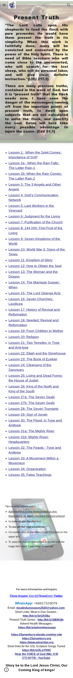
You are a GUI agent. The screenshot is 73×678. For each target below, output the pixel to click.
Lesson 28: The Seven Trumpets (33, 409)
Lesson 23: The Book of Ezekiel (33, 359)
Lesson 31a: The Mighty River (31, 431)
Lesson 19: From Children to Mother (36, 331)
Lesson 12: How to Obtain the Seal (35, 266)
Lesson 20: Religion (24, 337)
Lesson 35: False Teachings (30, 475)
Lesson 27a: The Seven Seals (32, 397)
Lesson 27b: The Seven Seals (32, 403)
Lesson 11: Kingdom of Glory (31, 260)
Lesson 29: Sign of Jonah (28, 414)
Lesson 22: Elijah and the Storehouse (37, 353)
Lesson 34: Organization (27, 469)
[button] (4, 5)
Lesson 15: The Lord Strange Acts (35, 293)
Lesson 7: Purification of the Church (36, 222)
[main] (36, 72)
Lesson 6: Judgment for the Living (34, 216)
